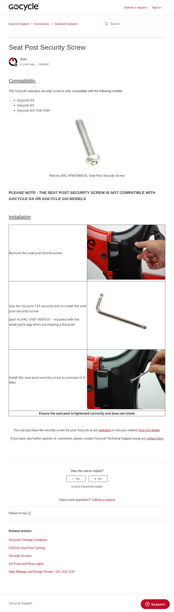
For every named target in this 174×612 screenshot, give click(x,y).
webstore (104, 430)
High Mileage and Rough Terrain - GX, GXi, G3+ (42, 571)
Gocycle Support (19, 23)
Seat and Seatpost (66, 23)
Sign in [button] (156, 7)
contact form (155, 438)
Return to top (18, 513)
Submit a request (135, 7)
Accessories (41, 23)
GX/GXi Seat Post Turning (27, 548)
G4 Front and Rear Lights (26, 564)
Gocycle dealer (149, 430)
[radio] (76, 479)
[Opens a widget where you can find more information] (155, 604)
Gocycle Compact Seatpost (28, 540)
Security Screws (20, 555)
